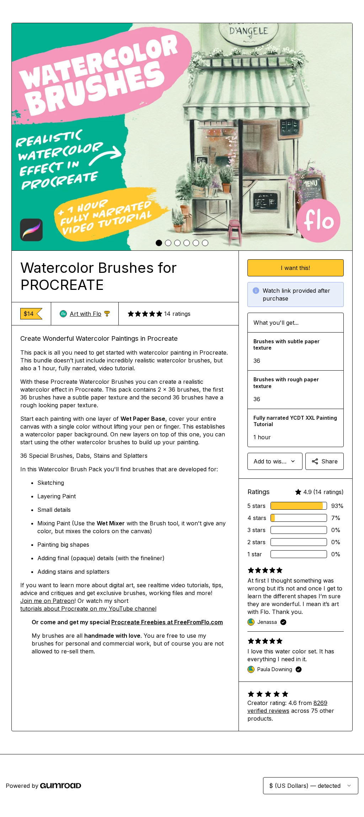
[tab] (159, 243)
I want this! (295, 267)
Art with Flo (90, 314)
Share (329, 461)
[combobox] (275, 461)
